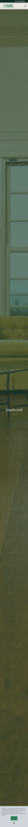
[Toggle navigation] (25, 6)
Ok (14, 818)
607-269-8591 (21, 1)
